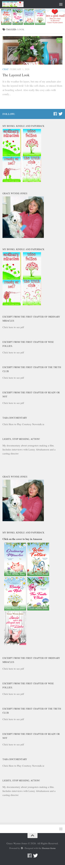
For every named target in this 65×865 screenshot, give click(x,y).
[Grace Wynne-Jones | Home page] (16, 4)
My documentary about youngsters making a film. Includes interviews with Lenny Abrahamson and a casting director (29, 449)
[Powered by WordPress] (22, 848)
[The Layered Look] (32, 50)
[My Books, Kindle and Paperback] (21, 181)
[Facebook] (55, 114)
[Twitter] (60, 114)
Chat (5, 69)
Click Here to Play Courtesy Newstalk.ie (23, 424)
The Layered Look (16, 74)
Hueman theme (49, 848)
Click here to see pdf (13, 327)
